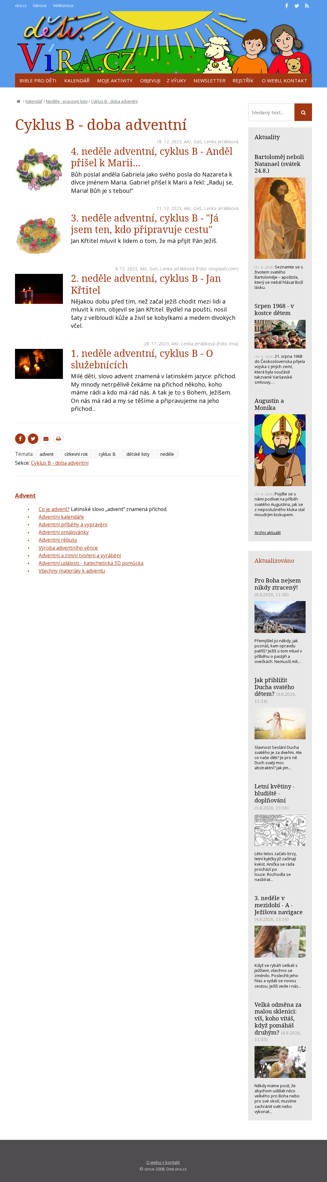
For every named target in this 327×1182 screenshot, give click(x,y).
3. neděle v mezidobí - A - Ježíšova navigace (279, 904)
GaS (198, 142)
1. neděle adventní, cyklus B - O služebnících (142, 359)
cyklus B (107, 454)
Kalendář (34, 101)
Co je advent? (54, 509)
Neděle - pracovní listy (66, 101)
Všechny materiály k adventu (72, 570)
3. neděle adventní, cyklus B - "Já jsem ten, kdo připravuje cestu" (145, 223)
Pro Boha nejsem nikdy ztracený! (278, 583)
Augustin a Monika (269, 404)
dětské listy (137, 454)
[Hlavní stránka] (18, 101)
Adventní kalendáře (61, 516)
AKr (187, 142)
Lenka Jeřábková (221, 142)
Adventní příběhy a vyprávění (73, 524)
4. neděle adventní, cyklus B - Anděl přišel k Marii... (151, 157)
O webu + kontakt (163, 1162)
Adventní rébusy (58, 539)
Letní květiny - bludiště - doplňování (275, 793)
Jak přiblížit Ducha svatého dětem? (274, 686)
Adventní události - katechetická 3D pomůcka (91, 563)
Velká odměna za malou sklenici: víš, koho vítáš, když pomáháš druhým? (278, 1018)
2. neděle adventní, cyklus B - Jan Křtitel (146, 284)
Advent (25, 495)
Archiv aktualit (268, 532)
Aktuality (267, 137)
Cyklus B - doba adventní (114, 101)
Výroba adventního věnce (68, 547)
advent (47, 454)
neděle (167, 454)
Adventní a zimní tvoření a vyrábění (80, 555)
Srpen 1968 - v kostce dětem (274, 309)
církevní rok (76, 454)
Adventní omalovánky (64, 532)
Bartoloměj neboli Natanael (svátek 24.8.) (279, 163)
